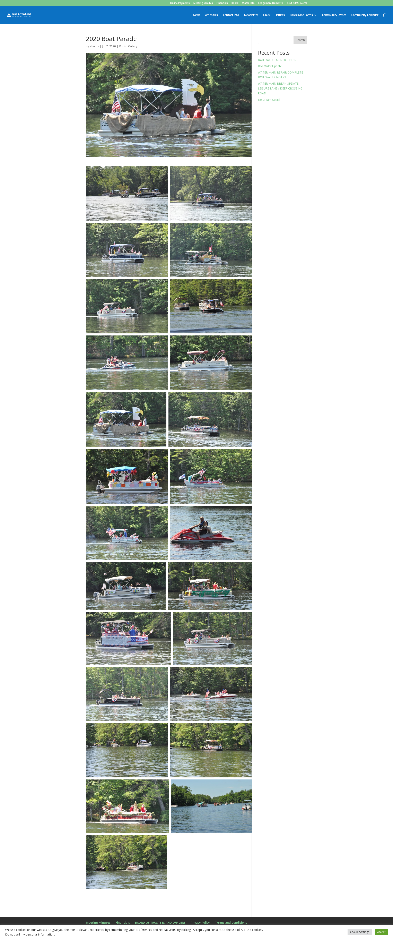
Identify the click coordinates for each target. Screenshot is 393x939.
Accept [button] (381, 932)
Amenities (211, 15)
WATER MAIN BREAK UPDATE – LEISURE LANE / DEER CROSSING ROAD (280, 88)
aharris (94, 46)
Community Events (334, 15)
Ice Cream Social (269, 100)
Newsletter (251, 15)
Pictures (280, 15)
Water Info (248, 3)
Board (235, 3)
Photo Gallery (128, 46)
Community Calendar (364, 15)
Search (300, 40)
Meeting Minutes (203, 3)
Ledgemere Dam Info (270, 3)
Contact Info (231, 15)
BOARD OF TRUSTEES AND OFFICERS (160, 922)
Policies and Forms (301, 15)
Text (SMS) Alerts (297, 3)
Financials (222, 3)
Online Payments (180, 3)
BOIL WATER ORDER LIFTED (277, 60)
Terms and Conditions (231, 922)
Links (266, 15)
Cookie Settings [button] (359, 932)
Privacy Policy (200, 922)
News (196, 15)
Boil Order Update (270, 66)
